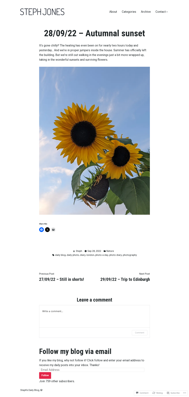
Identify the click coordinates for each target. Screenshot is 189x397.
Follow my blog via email (75, 351)
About (113, 12)
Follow (45, 375)
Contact (160, 12)
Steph (79, 251)
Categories (129, 12)
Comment (139, 332)
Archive (146, 12)
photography (130, 255)
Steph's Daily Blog (29, 390)
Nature (110, 251)
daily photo (73, 255)
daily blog (60, 255)
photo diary (115, 255)
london (90, 255)
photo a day (101, 255)
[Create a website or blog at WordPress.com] (41, 390)
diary (82, 255)
